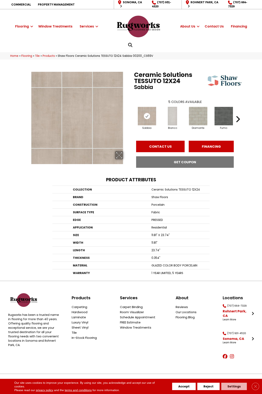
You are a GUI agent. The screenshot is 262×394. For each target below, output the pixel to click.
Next (238, 113)
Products (49, 56)
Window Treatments (55, 26)
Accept (184, 386)
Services (87, 26)
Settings (234, 386)
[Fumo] (223, 116)
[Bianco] (172, 116)
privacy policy (44, 390)
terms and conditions (78, 390)
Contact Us (214, 26)
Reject (208, 386)
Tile (37, 56)
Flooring (22, 26)
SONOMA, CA (132, 2)
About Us (187, 26)
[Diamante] (198, 116)
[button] (32, 26)
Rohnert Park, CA (204, 2)
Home (14, 56)
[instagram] (233, 356)
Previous (132, 113)
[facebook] (226, 356)
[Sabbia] (147, 116)
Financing (239, 26)
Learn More (229, 319)
